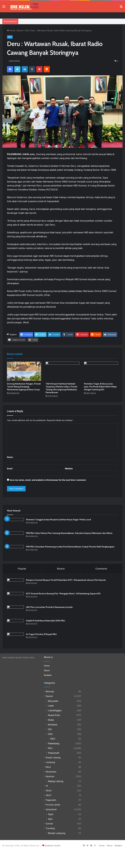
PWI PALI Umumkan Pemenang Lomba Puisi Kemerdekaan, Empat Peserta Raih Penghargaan (70, 546)
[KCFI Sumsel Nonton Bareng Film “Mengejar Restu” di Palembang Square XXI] (15, 597)
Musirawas (51, 771)
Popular (22, 568)
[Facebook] (10, 69)
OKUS (49, 790)
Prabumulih (53, 753)
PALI (27, 30)
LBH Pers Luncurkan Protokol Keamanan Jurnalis (49, 607)
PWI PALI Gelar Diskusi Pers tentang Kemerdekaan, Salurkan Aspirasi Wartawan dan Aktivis (69, 533)
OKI (50, 729)
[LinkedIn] (25, 69)
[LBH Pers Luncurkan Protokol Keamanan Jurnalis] (15, 611)
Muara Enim (54, 715)
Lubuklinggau (55, 710)
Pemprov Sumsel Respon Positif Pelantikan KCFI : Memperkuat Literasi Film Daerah (66, 580)
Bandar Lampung (56, 833)
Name (10, 457)
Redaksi (48, 675)
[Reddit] (47, 69)
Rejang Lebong (55, 781)
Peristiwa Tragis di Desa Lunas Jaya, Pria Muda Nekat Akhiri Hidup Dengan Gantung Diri (100, 386)
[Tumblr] (32, 69)
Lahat (51, 705)
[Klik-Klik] (24, 6)
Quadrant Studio (52, 845)
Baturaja (50, 691)
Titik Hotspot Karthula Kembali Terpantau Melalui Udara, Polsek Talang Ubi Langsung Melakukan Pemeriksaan (61, 388)
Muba (51, 720)
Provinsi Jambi (53, 804)
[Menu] (3, 7)
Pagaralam (51, 800)
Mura (48, 767)
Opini (50, 814)
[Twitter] (17, 69)
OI (47, 786)
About (47, 670)
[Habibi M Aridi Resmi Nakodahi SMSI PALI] (15, 625)
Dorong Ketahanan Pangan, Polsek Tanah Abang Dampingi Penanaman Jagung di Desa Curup (24, 386)
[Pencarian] (121, 7)
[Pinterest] (39, 69)
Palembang (53, 743)
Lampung (50, 762)
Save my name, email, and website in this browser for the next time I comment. (48, 480)
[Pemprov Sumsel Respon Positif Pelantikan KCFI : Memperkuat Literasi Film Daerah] (15, 584)
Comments (101, 568)
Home (12, 30)
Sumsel (49, 823)
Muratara (52, 724)
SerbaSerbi (51, 809)
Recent (61, 568)
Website (69, 468)
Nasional (50, 776)
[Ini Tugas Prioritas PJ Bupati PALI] (15, 638)
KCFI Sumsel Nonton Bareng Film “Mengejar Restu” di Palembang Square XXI (63, 593)
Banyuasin (53, 701)
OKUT (49, 795)
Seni (50, 819)
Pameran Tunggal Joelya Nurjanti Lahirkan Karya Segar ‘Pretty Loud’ (58, 519)
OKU (50, 734)
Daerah (20, 30)
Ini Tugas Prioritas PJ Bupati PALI (41, 634)
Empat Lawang (53, 757)
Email (10, 468)
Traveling (50, 828)
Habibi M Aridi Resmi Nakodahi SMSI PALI (45, 620)
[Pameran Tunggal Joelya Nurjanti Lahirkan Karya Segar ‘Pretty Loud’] (15, 523)
